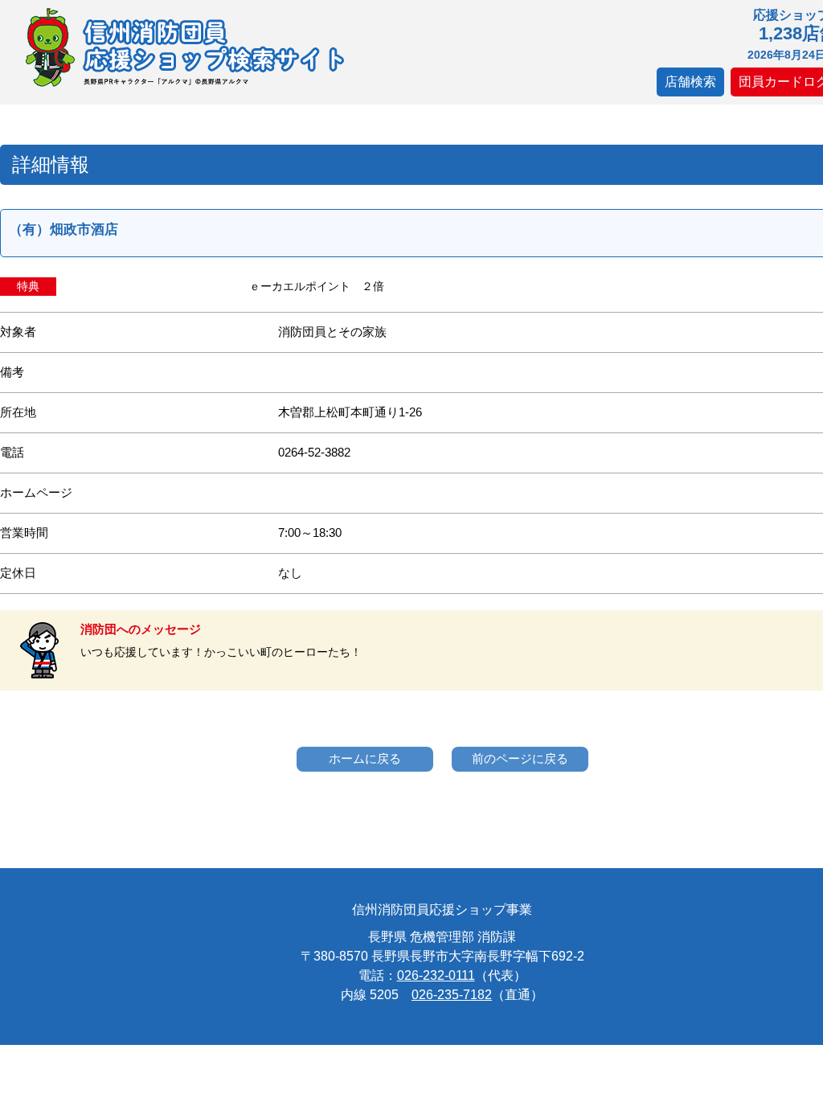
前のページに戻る (520, 758)
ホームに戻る (365, 758)
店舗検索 (690, 81)
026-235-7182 (452, 995)
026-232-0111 (436, 975)
